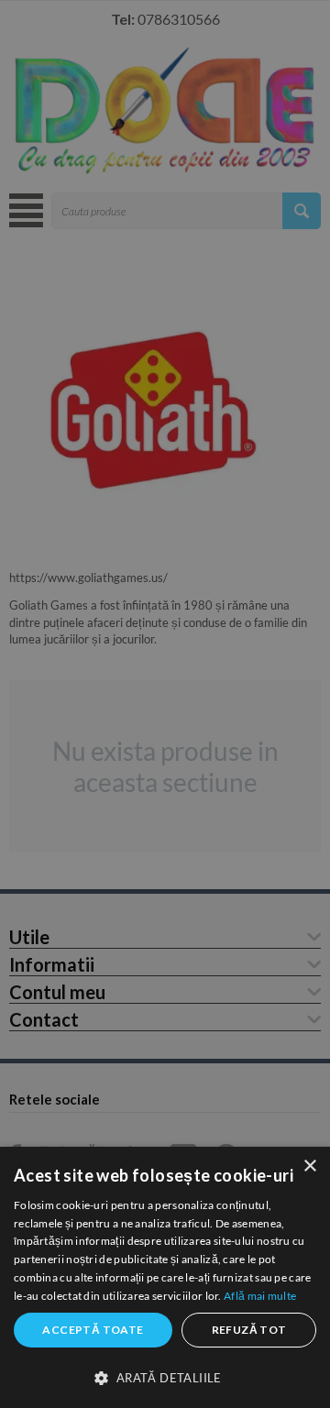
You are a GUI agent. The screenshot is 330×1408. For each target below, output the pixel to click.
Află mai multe (260, 1296)
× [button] (309, 1166)
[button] (165, 1377)
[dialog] (165, 1277)
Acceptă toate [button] (92, 1329)
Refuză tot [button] (249, 1329)
